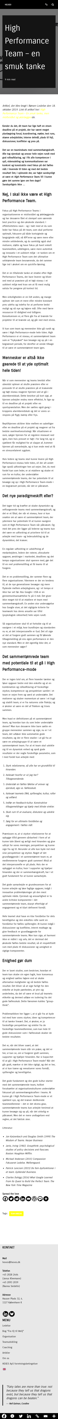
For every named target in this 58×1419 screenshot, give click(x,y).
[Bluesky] (12, 1314)
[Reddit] (16, 1198)
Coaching (7, 1347)
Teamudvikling (9, 1342)
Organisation (9, 1336)
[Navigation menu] (46, 4)
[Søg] (53, 4)
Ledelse (6, 1325)
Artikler (6, 1352)
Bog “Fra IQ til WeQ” (13, 1331)
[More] (45, 1198)
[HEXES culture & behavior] (7, 4)
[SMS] (40, 1198)
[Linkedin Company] (5, 1314)
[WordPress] (34, 1198)
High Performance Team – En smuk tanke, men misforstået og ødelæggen (25, 113)
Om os (5, 1358)
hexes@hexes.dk (11, 1262)
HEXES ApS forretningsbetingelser (20, 1363)
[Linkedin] (22, 1198)
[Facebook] (5, 1198)
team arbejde (16, 1214)
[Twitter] (11, 1198)
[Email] (28, 1198)
